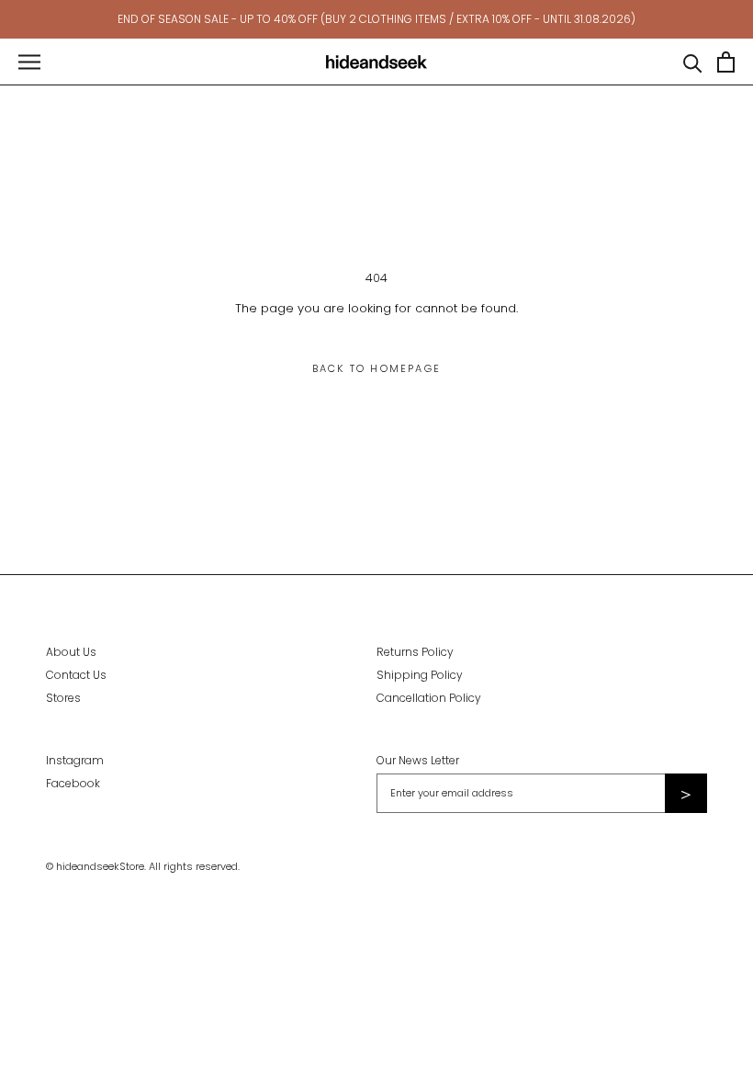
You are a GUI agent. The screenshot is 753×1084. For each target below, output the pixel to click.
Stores (63, 698)
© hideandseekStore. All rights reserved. (143, 866)
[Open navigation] (29, 62)
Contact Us (76, 675)
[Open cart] (726, 62)
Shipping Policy (419, 675)
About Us (71, 652)
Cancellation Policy (428, 698)
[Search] (692, 62)
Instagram (75, 760)
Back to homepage (376, 368)
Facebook (73, 783)
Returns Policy (415, 652)
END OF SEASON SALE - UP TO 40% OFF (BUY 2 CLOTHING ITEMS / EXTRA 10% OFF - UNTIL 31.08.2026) (376, 19)
